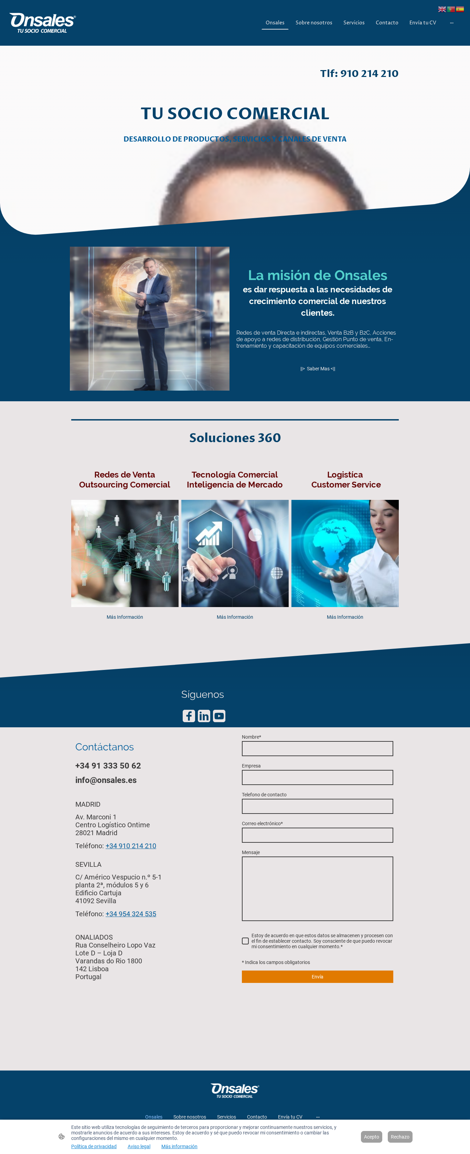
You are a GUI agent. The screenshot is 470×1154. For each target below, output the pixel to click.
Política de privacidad (94, 1146)
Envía (317, 976)
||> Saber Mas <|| (317, 368)
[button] (442, 9)
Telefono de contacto (264, 794)
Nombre (251, 737)
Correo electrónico (262, 823)
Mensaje (251, 852)
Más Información (125, 617)
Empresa (251, 766)
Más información (179, 1146)
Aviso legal (139, 1146)
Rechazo (400, 1137)
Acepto (371, 1137)
